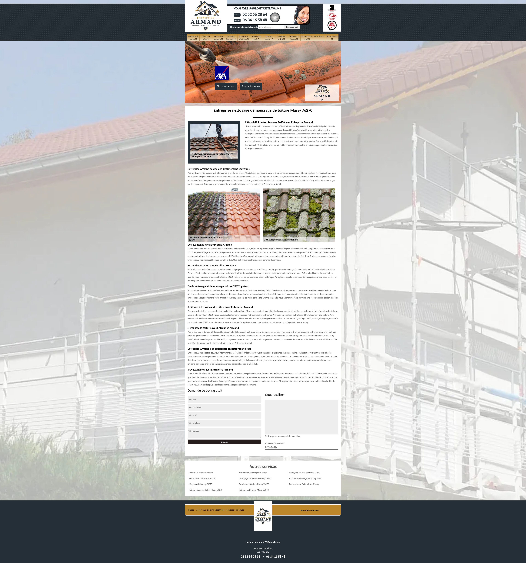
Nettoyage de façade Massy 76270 (304, 473)
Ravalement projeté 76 (282, 38)
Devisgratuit (275, 17)
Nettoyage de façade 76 (256, 38)
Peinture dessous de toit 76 (306, 38)
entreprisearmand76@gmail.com (263, 542)
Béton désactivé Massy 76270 (202, 479)
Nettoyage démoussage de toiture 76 (231, 39)
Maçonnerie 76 (319, 36)
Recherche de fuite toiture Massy (304, 484)
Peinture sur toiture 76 (206, 38)
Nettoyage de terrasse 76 (294, 38)
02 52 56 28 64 (255, 15)
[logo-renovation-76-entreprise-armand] (263, 516)
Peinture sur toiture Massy (201, 473)
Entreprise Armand (310, 510)
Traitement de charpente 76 (218, 38)
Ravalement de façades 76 (193, 38)
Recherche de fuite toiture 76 (244, 38)
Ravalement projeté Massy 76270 (254, 484)
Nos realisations (226, 86)
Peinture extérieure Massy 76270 (254, 490)
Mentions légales (235, 510)
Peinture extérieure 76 (269, 38)
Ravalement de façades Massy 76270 (305, 479)
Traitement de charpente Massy (253, 473)
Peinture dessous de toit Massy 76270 (205, 490)
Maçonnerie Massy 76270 (200, 484)
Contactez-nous (251, 86)
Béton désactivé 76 (332, 38)
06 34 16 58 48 (255, 20)
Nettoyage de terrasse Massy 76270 (255, 479)
